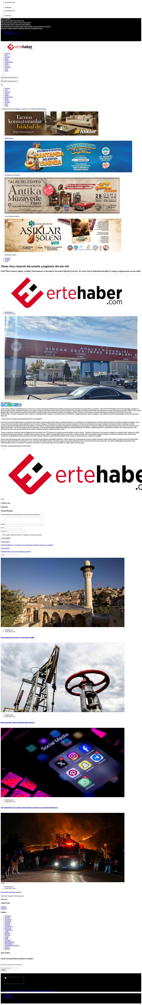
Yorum (3, 524)
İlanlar (53, 991)
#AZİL (7, 937)
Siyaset (7, 65)
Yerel (6, 69)
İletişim (35, 991)
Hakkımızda (14, 991)
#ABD (7, 931)
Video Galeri (28, 991)
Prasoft (18, 1002)
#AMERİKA (9, 930)
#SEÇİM (7, 935)
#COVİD (7, 923)
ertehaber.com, (9, 312)
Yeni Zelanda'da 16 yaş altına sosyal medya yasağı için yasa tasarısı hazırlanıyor (26, 26)
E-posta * (4, 531)
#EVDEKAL (9, 926)
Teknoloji (7, 67)
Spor (6, 55)
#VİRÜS (7, 925)
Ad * (2, 527)
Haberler (7, 260)
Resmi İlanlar (9, 62)
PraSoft (17, 109)
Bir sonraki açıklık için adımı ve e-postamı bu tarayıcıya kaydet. (22, 535)
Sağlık (7, 64)
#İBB (6, 938)
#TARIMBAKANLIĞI (12, 945)
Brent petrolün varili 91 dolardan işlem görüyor (16, 24)
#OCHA (7, 918)
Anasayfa (7, 258)
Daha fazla (4, 899)
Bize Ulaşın (8, 32)
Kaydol (3, 970)
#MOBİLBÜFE (9, 942)
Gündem (7, 53)
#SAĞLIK (8, 921)
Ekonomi (7, 57)
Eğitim (7, 60)
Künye (49, 991)
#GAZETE (8, 919)
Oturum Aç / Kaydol (11, 33)
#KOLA (7, 947)
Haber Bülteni (9, 997)
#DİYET (7, 949)
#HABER (8, 916)
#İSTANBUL (9, 944)
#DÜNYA (8, 928)
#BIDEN (7, 933)
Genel (6, 71)
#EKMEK (8, 940)
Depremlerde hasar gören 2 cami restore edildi (16, 22)
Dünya (7, 58)
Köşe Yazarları (41, 991)
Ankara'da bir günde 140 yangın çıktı (12, 21)
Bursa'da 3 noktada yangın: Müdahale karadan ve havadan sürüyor (22, 28)
